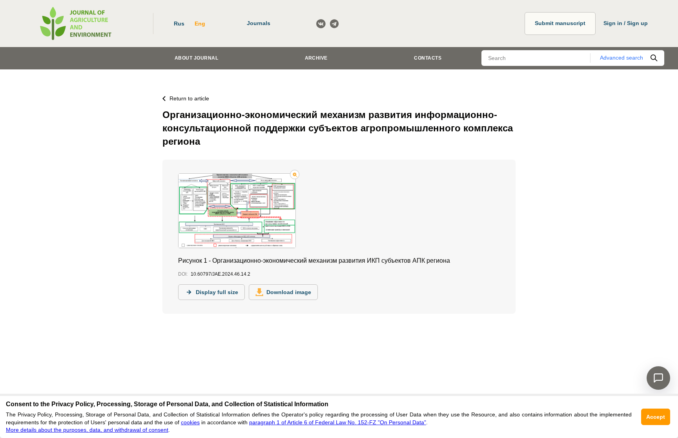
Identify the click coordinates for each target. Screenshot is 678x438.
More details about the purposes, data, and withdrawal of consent (87, 430)
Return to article (189, 98)
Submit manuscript (560, 23)
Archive (316, 58)
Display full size (217, 292)
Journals (258, 23)
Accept (655, 417)
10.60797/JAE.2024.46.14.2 (220, 274)
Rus (179, 23)
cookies (190, 422)
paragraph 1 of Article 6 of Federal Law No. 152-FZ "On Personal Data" (337, 422)
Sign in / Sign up (625, 23)
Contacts (427, 58)
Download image (288, 292)
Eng (200, 23)
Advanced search (621, 58)
